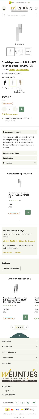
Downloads (7, 163)
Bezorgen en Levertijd (11, 132)
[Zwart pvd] (5, 82)
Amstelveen (7, 252)
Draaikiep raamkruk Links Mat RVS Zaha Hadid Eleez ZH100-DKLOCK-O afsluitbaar (15, 300)
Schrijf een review (22, 70)
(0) (20, 200)
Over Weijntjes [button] (7, 347)
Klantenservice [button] (7, 358)
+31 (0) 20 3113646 (9, 391)
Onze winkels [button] (6, 363)
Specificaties (8, 158)
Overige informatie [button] (9, 352)
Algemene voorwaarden (27, 414)
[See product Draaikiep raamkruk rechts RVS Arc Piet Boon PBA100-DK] (19, 183)
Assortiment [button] (6, 341)
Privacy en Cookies (10, 414)
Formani (12, 70)
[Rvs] (12, 82)
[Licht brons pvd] (20, 82)
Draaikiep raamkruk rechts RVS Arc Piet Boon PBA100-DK (19, 195)
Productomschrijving (11, 153)
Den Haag (17, 252)
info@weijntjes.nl (8, 394)
